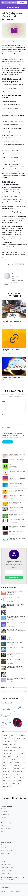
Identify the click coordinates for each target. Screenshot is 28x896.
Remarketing (17, 768)
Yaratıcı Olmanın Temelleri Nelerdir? (15, 611)
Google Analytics (7, 747)
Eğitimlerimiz (4, 831)
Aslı (13, 274)
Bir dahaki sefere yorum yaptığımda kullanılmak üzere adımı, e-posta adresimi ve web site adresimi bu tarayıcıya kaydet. (13, 435)
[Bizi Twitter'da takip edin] (17, 798)
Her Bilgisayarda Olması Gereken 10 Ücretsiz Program (16, 532)
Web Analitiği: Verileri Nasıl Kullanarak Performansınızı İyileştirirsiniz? (15, 667)
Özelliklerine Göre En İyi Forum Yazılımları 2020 (15, 484)
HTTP (9, 756)
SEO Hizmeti (4, 825)
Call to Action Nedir (7, 741)
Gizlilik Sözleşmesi (15, 891)
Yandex (19, 783)
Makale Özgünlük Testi (6, 847)
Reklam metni (17, 765)
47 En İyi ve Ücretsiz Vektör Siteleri (16, 490)
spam (13, 774)
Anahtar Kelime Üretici (6, 850)
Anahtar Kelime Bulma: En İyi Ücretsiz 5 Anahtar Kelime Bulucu (17, 539)
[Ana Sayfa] (13, 7)
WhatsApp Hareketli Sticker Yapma (16, 514)
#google (12, 735)
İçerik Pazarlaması (7, 786)
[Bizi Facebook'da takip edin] (12, 798)
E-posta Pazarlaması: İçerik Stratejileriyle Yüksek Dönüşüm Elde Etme (16, 617)
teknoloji (15, 777)
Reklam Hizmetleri (5, 873)
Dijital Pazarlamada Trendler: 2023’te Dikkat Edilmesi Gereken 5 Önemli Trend (16, 623)
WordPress (12, 783)
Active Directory (21, 738)
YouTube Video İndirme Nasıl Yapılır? (16, 459)
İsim (3, 414)
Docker (21, 741)
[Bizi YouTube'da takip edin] (25, 798)
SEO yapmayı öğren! (6, 828)
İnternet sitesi (6, 427)
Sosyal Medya (6, 774)
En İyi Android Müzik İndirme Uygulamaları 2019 (15, 465)
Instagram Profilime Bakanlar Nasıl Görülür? (16, 508)
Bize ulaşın (3, 817)
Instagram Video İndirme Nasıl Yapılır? (17, 454)
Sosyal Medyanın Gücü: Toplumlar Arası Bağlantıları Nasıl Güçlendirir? (15, 605)
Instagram (15, 756)
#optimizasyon (20, 735)
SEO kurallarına (13, 59)
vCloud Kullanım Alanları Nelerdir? (14, 642)
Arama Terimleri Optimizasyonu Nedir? (13, 377)
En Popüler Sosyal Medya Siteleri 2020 (17, 471)
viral (4, 780)
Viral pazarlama (11, 780)
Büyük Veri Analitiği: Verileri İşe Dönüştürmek (17, 647)
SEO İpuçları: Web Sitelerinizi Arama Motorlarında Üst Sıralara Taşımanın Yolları (12, 321)
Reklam (9, 765)
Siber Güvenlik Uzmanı (17, 771)
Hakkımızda (4, 811)
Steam (18, 774)
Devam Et (22, 2)
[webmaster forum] (12, 717)
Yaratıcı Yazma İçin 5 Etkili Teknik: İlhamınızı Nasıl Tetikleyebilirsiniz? (16, 660)
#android (5, 735)
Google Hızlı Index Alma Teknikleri (16, 502)
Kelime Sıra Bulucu (5, 853)
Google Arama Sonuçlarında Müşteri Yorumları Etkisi (16, 520)
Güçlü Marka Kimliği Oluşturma (10, 753)
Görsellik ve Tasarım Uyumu (9, 750)
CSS (15, 741)
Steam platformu (6, 777)
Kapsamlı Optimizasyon (6, 870)
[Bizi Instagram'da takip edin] (21, 798)
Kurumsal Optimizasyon (7, 867)
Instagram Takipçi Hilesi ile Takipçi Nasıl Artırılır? (17, 496)
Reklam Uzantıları (7, 768)
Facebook (5, 744)
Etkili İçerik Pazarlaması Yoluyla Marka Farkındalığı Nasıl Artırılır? (15, 592)
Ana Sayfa (3, 808)
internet (22, 756)
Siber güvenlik (6, 771)
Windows (5, 783)
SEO (3, 45)
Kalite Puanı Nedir (14, 759)
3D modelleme (6, 738)
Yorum (4, 401)
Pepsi (4, 765)
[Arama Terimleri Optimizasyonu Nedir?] (14, 366)
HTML (4, 756)
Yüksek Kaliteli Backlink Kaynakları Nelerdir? (12, 350)
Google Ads (13, 744)
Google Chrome (17, 747)
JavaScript (5, 759)
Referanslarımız (5, 814)
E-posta (4, 421)
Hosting (22, 753)
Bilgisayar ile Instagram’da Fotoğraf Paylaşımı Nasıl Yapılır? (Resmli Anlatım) (17, 477)
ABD (13, 738)
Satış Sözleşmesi (5, 891)
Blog (2, 837)
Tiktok (21, 777)
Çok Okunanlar (14, 450)
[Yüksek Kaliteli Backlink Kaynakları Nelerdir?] (14, 338)
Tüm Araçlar (4, 844)
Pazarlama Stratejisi (20, 762)
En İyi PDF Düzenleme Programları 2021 (17, 526)
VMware (19, 780)
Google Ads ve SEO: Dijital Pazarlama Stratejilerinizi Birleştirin (15, 598)
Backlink (3, 861)
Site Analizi (3, 834)
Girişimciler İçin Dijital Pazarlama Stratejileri (16, 673)
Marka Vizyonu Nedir (7, 762)
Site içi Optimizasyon (6, 864)
